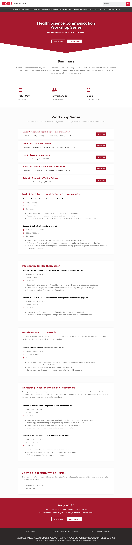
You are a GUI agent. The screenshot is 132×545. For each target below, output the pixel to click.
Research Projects (80, 9)
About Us (93, 9)
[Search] (128, 4)
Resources (25, 9)
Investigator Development (41, 9)
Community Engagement (62, 9)
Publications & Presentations (110, 9)
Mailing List (34, 531)
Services (15, 9)
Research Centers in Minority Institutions (66, 531)
